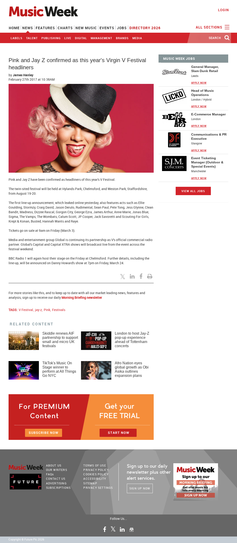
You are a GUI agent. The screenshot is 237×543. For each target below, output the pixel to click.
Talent (32, 38)
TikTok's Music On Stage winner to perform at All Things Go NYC (59, 369)
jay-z (38, 310)
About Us (54, 465)
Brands (122, 38)
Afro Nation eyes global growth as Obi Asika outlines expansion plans (132, 369)
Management (101, 38)
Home (14, 27)
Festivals (58, 310)
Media (137, 38)
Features (45, 27)
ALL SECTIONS (210, 27)
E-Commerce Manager (208, 114)
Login (223, 10)
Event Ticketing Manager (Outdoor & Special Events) (207, 162)
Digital (81, 38)
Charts (65, 27)
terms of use (94, 465)
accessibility (94, 478)
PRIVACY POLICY (96, 470)
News (27, 27)
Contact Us (55, 478)
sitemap (90, 483)
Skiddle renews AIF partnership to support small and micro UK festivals (60, 339)
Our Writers (56, 470)
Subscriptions (58, 487)
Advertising (56, 483)
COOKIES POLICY (96, 474)
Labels (16, 38)
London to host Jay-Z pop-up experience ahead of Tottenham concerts (132, 339)
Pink (47, 310)
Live (67, 38)
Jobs (122, 27)
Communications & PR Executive (209, 136)
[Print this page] (150, 276)
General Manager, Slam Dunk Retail (205, 69)
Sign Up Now (139, 488)
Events (107, 27)
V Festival (26, 310)
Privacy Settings (98, 487)
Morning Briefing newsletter (82, 297)
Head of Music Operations (202, 93)
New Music (86, 27)
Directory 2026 (145, 27)
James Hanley (23, 75)
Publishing (51, 38)
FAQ (50, 474)
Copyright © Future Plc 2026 (26, 539)
